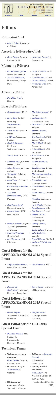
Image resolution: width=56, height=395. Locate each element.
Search (48, 15)
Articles (8, 15)
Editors (21, 15)
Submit (34, 15)
